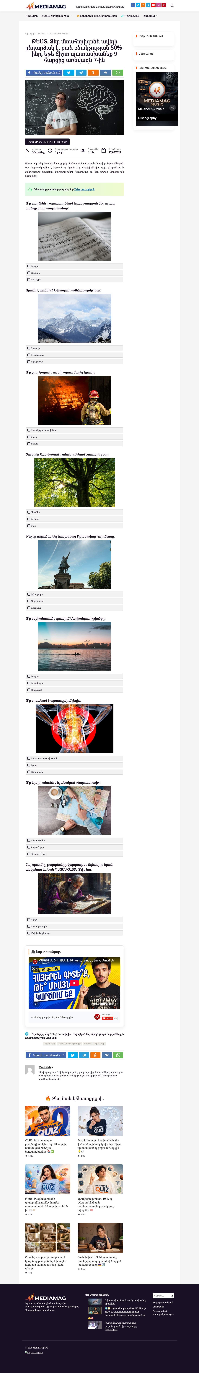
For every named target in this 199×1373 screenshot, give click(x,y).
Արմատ (35, 518)
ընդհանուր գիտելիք (70, 1043)
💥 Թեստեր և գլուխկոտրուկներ (97, 16)
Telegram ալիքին (84, 189)
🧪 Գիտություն (130, 16)
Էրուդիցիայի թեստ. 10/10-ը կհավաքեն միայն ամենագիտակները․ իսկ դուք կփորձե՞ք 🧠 (96, 1204)
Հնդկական (36, 689)
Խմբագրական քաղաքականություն (163, 1312)
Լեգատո (35, 272)
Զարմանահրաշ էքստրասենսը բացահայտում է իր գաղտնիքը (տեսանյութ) (121, 1326)
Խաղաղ (35, 676)
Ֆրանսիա (36, 348)
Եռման (34, 443)
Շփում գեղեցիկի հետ (55, 16)
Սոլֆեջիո (36, 279)
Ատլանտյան (37, 683)
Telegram (55, 1034)
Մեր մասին (158, 1306)
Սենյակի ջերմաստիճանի (44, 430)
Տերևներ (35, 512)
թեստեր (100, 1043)
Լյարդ (34, 765)
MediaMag (46, 1067)
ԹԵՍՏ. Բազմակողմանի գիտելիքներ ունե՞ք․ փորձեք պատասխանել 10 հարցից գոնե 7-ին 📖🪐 (46, 1204)
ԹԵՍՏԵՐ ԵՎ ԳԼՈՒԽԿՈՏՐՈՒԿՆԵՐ (47, 141)
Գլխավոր (32, 16)
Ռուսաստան (37, 354)
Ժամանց (149, 16)
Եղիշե (34, 919)
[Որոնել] (172, 1295)
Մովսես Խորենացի (40, 933)
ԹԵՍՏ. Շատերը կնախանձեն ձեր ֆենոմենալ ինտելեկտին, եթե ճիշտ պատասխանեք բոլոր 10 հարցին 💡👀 (99, 1146)
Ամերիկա (36, 607)
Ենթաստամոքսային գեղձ (44, 758)
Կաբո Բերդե (37, 847)
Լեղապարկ (37, 771)
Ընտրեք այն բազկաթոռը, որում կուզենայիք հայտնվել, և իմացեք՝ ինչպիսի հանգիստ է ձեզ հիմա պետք (46, 1262)
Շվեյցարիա (37, 361)
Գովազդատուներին (163, 1302)
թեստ (88, 1043)
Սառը (34, 436)
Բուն (33, 525)
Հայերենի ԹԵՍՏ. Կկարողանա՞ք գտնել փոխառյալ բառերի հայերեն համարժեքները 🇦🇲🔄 (100, 1260)
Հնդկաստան (37, 601)
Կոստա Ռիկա (38, 840)
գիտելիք (50, 1043)
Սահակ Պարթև (39, 926)
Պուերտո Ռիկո (38, 853)
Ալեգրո (34, 266)
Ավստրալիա (37, 594)
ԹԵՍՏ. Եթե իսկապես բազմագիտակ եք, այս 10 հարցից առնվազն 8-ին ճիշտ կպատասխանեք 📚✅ (46, 1146)
